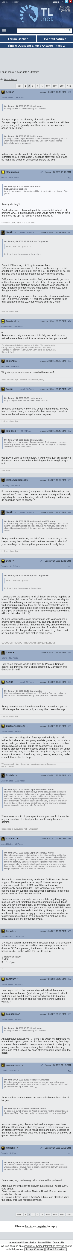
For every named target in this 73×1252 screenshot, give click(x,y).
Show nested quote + (18, 246)
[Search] (70, 30)
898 (48, 86)
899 (55, 86)
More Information (56, 1249)
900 (61, 86)
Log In (4, 2)
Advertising (15, 1242)
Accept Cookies (34, 1249)
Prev (19, 86)
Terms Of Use (44, 1242)
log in (29, 1226)
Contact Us (58, 1242)
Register (15, 2)
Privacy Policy (29, 1242)
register (42, 1226)
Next (69, 86)
